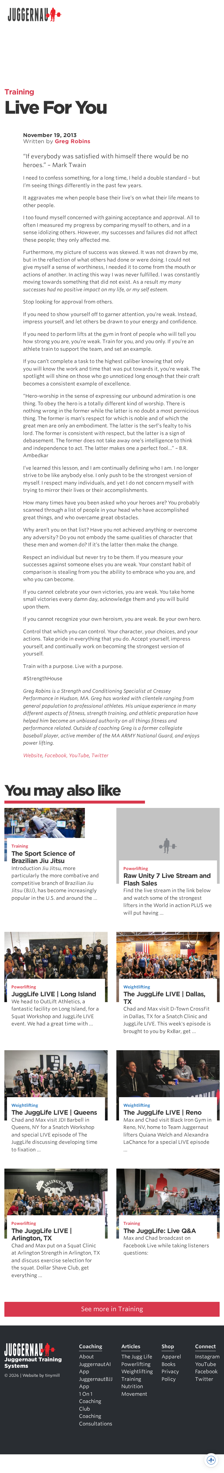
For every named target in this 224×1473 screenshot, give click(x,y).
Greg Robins (72, 141)
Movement (134, 1394)
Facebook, (56, 755)
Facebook (206, 1371)
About (86, 1357)
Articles (130, 1346)
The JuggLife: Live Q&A (159, 1230)
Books (169, 1364)
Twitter (99, 755)
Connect (205, 1346)
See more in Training (112, 1309)
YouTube (79, 755)
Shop (168, 1346)
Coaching (90, 1346)
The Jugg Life (136, 1357)
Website (32, 755)
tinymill (52, 1375)
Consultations (95, 1424)
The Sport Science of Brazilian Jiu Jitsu (43, 857)
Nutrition (132, 1386)
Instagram (207, 1357)
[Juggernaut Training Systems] (35, 14)
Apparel (171, 1357)
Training (19, 91)
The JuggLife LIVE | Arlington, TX (41, 1234)
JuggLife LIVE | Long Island (53, 994)
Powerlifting (135, 868)
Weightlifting (136, 987)
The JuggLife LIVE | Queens (54, 1112)
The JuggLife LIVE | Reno (162, 1112)
